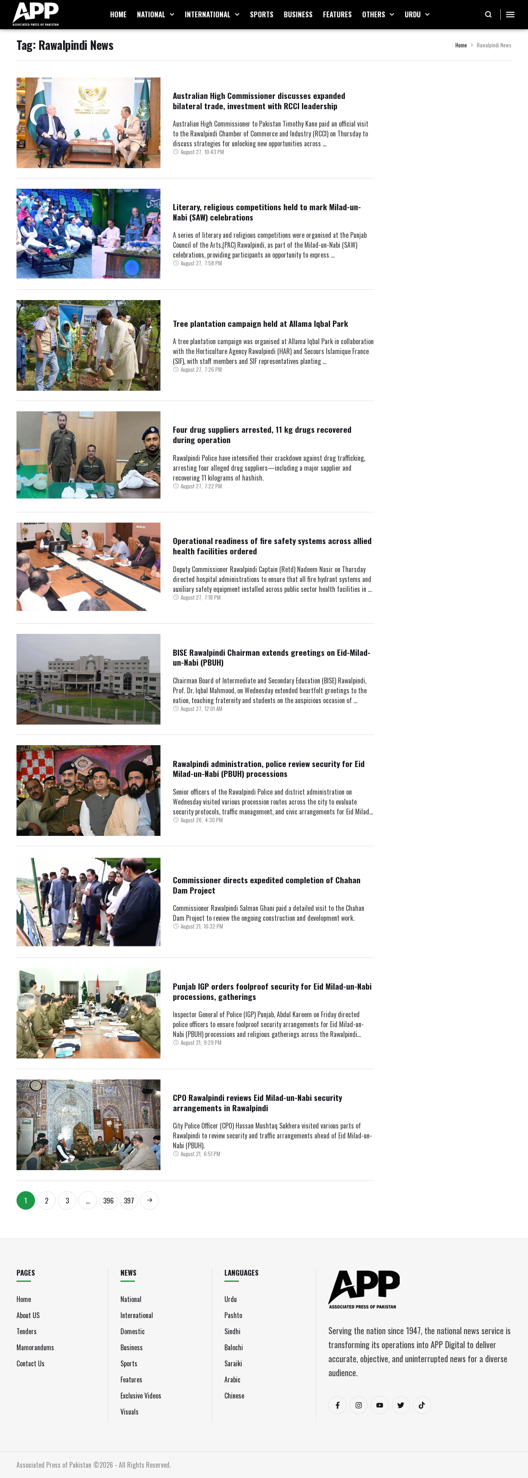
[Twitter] (401, 1405)
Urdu (230, 1299)
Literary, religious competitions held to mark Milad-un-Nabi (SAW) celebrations (267, 212)
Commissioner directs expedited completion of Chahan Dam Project (267, 885)
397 (129, 1200)
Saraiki (233, 1363)
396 (108, 1200)
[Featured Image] (88, 122)
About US (28, 1315)
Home (461, 45)
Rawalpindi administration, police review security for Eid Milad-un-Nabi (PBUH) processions (269, 768)
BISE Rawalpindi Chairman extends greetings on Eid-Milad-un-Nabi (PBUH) (271, 657)
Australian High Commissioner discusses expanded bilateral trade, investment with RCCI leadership (259, 100)
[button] (172, 14)
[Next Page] (149, 1200)
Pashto (233, 1315)
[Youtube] (379, 1405)
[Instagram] (358, 1405)
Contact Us (30, 1363)
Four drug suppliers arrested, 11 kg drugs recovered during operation (262, 434)
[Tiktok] (422, 1405)
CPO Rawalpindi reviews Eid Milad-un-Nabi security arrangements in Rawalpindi (257, 1102)
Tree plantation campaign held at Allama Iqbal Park (260, 323)
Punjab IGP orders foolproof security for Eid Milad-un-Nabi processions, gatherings (272, 991)
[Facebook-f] (337, 1405)
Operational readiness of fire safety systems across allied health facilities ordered (272, 545)
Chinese (234, 1396)
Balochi (233, 1347)
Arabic (232, 1379)
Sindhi (232, 1331)
